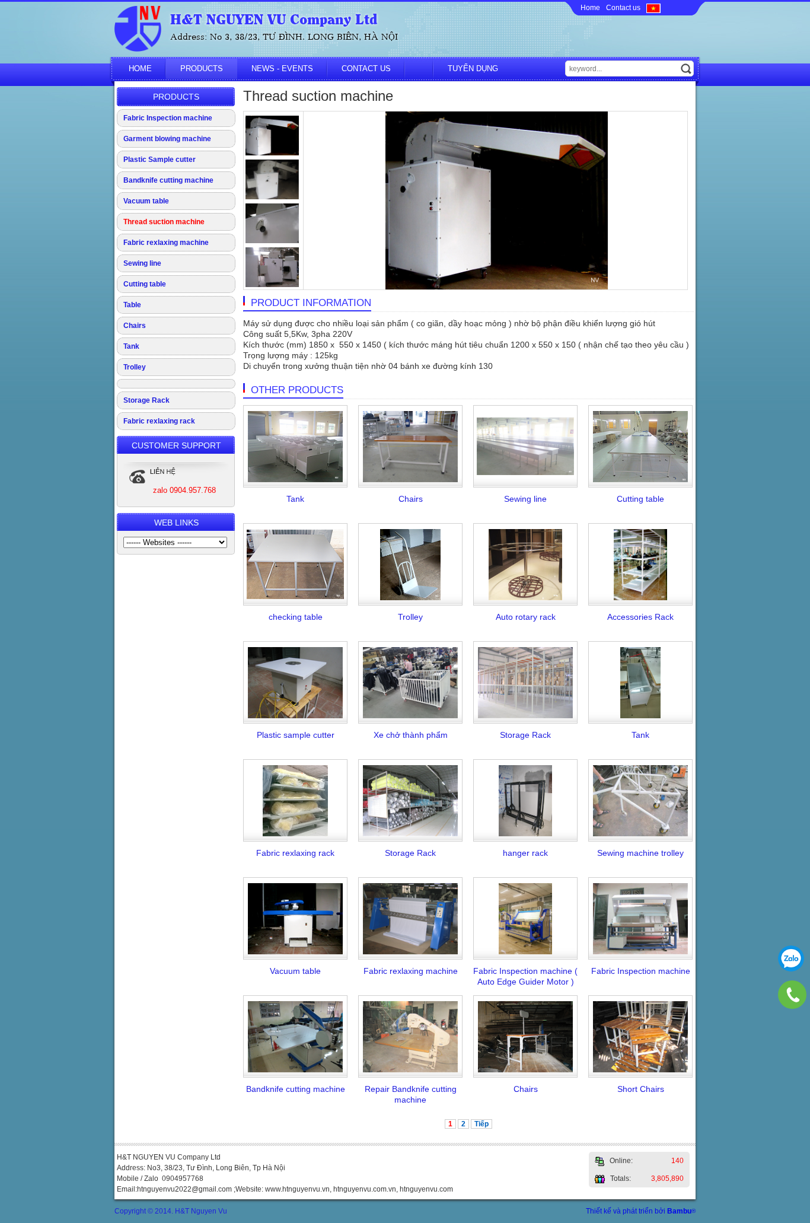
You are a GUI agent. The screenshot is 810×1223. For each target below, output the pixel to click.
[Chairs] (410, 480)
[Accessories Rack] (640, 598)
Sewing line (142, 263)
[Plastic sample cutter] (295, 716)
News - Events (282, 68)
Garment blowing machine (167, 139)
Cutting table (144, 284)
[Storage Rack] (525, 716)
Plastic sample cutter (295, 735)
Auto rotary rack (526, 617)
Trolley (134, 367)
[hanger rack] (525, 834)
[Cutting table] (640, 480)
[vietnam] (653, 8)
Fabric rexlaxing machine (166, 242)
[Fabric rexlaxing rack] (296, 834)
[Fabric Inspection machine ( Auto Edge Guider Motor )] (525, 952)
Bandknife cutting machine (168, 180)
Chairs (134, 325)
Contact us (623, 8)
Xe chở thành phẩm (411, 735)
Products (201, 68)
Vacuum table (146, 201)
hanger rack (525, 853)
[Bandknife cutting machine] (295, 1070)
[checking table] (296, 597)
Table (132, 305)
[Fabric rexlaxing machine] (410, 952)
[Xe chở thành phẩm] (410, 716)
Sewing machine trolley (640, 853)
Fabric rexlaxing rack (159, 421)
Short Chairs (640, 1089)
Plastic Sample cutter (159, 159)
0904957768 (791, 958)
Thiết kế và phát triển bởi (641, 1211)
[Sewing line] (526, 473)
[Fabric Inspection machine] (640, 952)
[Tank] (295, 480)
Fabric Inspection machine (167, 118)
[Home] (137, 49)
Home (590, 8)
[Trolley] (410, 598)
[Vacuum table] (295, 952)
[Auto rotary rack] (525, 598)
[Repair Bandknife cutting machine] (410, 1070)
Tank (131, 346)
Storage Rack (146, 400)
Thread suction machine (164, 222)
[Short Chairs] (640, 1070)
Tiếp (481, 1124)
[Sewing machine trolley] (640, 834)
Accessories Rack (640, 617)
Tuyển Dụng (473, 68)
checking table (296, 617)
